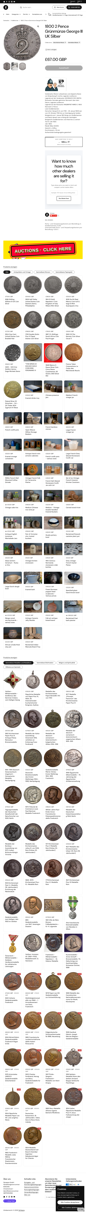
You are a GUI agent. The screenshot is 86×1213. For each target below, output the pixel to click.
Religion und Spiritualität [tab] (67, 663)
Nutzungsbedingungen (31, 1190)
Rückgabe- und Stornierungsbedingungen (32, 1184)
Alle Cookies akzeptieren (70, 1202)
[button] (74, 7)
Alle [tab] (7, 272)
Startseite (6, 20)
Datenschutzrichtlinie (31, 1187)
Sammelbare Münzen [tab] (43, 272)
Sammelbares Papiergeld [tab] (64, 272)
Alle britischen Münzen (58, 42)
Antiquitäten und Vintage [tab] (22, 272)
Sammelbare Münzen (73, 42)
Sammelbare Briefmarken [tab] (45, 663)
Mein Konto (60, 7)
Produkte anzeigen (10, 267)
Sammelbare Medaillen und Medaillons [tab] (18, 663)
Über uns (27, 1195)
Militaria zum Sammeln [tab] (13, 667)
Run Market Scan (64, 198)
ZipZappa (21, 1210)
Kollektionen (14, 20)
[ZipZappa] (5, 7)
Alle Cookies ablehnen (70, 1208)
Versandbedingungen (31, 1192)
